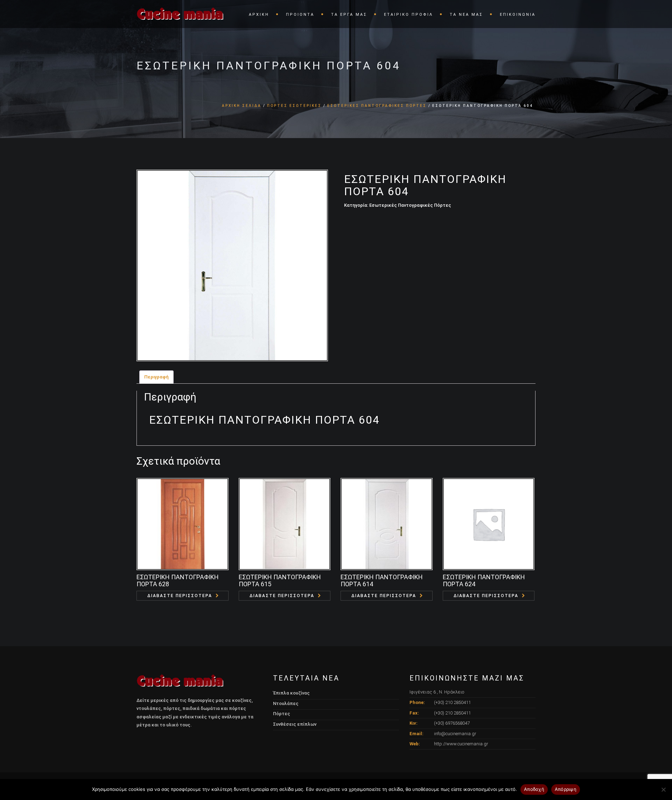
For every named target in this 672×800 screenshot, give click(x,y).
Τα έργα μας (349, 14)
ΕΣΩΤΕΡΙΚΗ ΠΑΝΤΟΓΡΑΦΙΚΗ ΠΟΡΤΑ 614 (382, 580)
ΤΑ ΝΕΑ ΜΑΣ (466, 14)
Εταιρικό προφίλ (408, 14)
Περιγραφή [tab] (156, 377)
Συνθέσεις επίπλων (294, 724)
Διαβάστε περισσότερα (179, 595)
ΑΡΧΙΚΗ (259, 14)
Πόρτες (281, 713)
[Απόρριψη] (663, 789)
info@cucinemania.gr (455, 733)
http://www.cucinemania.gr (461, 743)
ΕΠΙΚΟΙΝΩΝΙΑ (518, 14)
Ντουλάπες (286, 703)
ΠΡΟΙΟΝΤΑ (300, 14)
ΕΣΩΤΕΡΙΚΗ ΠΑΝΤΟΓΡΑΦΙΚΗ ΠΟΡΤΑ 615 (280, 580)
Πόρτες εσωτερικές (294, 106)
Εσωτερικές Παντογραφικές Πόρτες (377, 106)
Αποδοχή (534, 789)
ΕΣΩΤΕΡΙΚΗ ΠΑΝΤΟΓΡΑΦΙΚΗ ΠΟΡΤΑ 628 (177, 580)
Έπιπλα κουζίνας (291, 693)
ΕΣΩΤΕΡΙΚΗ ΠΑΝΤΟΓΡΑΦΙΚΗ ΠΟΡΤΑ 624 (484, 580)
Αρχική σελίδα (241, 106)
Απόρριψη (565, 789)
